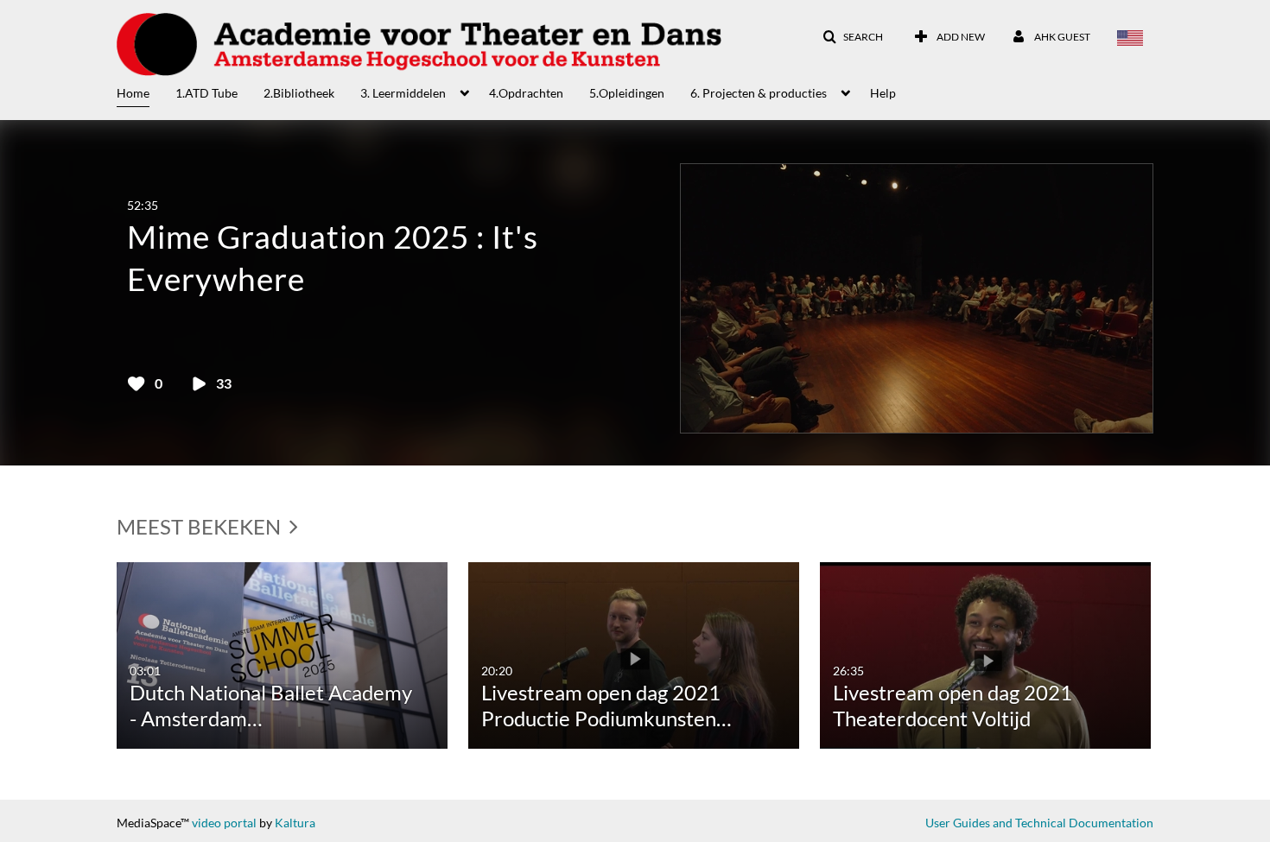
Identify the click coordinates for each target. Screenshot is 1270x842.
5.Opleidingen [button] (626, 92)
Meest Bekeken (201, 526)
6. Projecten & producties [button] (758, 92)
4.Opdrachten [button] (526, 92)
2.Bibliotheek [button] (299, 92)
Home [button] (133, 92)
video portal (224, 822)
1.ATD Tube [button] (206, 92)
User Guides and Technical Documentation (1039, 822)
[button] (852, 37)
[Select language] (1129, 37)
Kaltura (295, 822)
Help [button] (883, 92)
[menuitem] (146, 91)
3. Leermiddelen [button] (403, 92)
